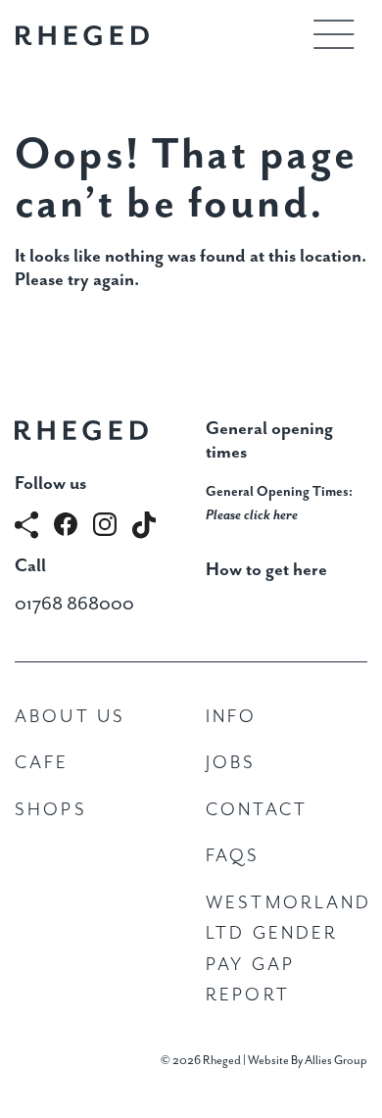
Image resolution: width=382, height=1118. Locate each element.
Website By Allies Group (307, 1060)
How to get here (266, 569)
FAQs (233, 856)
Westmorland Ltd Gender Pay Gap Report (286, 949)
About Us (70, 716)
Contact (257, 810)
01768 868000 (74, 604)
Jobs (231, 763)
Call (30, 566)
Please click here (252, 515)
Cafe (42, 763)
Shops (51, 810)
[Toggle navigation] (334, 34)
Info (232, 716)
